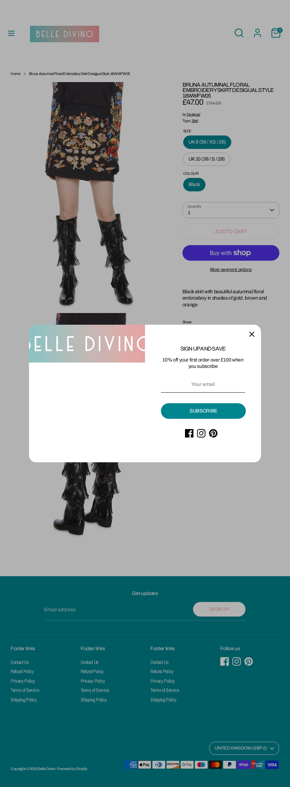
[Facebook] (189, 433)
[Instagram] (201, 433)
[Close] (252, 334)
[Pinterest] (213, 433)
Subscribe (203, 410)
